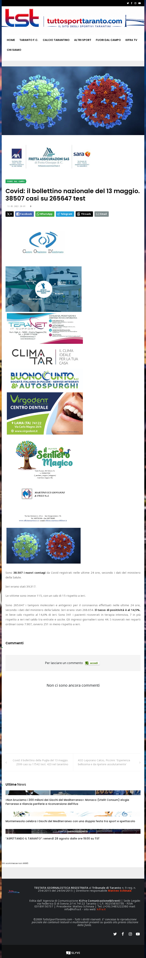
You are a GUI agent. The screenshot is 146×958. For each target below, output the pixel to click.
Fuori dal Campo (108, 40)
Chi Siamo (14, 50)
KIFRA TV (131, 40)
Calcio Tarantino (56, 40)
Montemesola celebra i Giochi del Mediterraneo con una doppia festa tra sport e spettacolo (70, 821)
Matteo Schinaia (119, 890)
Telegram (66, 214)
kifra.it (101, 909)
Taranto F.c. (28, 40)
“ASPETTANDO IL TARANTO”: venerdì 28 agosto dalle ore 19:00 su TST (53, 838)
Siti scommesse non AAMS (15, 863)
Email (103, 214)
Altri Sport (82, 40)
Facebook (26, 214)
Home (11, 40)
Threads (86, 214)
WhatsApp (46, 214)
